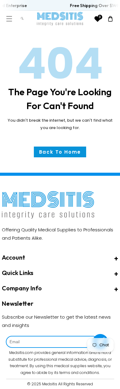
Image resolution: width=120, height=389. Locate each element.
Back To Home (60, 152)
